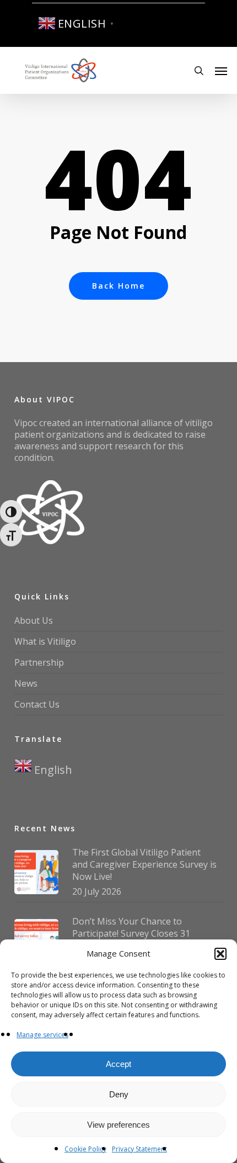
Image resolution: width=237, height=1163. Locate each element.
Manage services (42, 1034)
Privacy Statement (139, 1149)
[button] (220, 953)
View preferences (118, 1124)
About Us (33, 620)
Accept (118, 1064)
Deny (118, 1094)
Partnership (39, 662)
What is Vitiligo (45, 641)
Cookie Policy (85, 1149)
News (25, 683)
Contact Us (37, 704)
